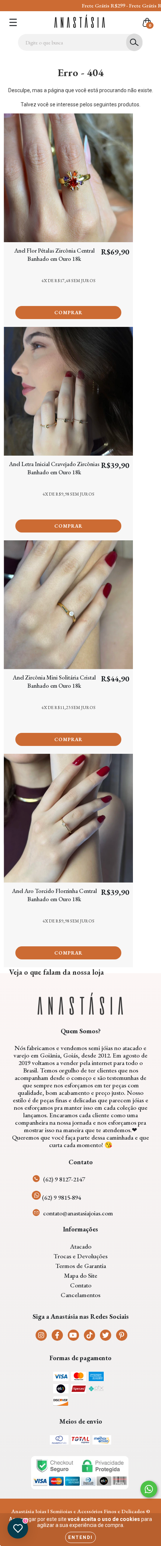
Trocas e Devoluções (80, 1256)
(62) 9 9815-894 (61, 1197)
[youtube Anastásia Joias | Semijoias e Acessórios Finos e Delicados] (73, 1335)
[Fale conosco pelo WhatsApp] (148, 1489)
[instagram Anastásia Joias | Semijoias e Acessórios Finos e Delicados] (41, 1335)
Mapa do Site (80, 1275)
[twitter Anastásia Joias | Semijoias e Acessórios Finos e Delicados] (105, 1335)
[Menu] (13, 22)
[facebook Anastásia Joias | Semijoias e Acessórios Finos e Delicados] (57, 1335)
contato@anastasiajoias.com (78, 1213)
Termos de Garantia (80, 1266)
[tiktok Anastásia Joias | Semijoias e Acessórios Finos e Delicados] (89, 1335)
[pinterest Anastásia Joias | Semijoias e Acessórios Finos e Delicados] (121, 1335)
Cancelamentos (80, 1295)
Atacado (80, 1246)
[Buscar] (134, 42)
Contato (80, 1285)
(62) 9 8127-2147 (64, 1179)
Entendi (80, 1537)
